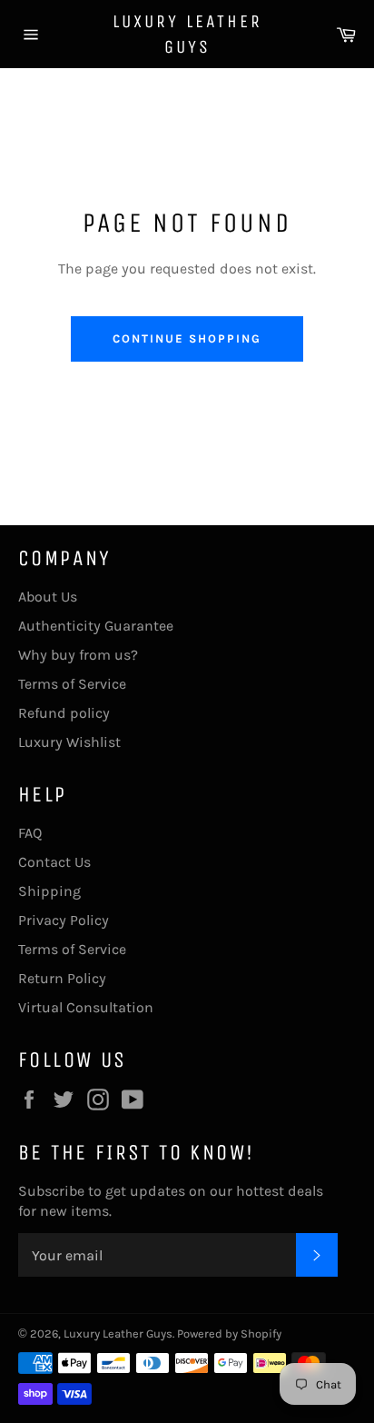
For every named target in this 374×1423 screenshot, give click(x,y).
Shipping (49, 891)
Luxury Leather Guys (187, 34)
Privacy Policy (63, 920)
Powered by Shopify (229, 1333)
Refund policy (64, 712)
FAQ (30, 832)
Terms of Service (72, 683)
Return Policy (62, 978)
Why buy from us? (78, 654)
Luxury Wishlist (69, 742)
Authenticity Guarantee (95, 625)
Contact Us (54, 862)
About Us (47, 596)
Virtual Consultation (85, 1007)
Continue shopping (187, 338)
